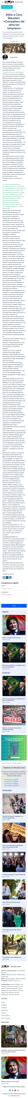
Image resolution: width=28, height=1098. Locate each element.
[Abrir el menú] (2, 2)
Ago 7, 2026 (5, 959)
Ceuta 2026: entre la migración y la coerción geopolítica (12, 817)
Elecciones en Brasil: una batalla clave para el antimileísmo (13, 666)
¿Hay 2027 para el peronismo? (11, 902)
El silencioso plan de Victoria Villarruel (13, 874)
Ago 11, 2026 (5, 876)
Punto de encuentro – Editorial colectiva (11, 763)
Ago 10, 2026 (5, 904)
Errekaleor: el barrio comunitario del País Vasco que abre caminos (13, 1051)
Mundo (7, 673)
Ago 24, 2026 (6, 668)
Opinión (5, 612)
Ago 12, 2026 (5, 849)
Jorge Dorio (14, 57)
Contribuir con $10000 (12, 785)
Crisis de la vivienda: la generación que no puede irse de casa (12, 846)
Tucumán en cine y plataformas (11, 957)
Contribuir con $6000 (12, 783)
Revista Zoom (16, 966)
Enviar (14, 605)
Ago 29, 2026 (6, 639)
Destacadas (7, 790)
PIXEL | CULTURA (7, 7)
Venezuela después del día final (11, 930)
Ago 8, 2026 (5, 931)
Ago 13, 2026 (5, 819)
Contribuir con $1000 (12, 779)
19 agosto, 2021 (14, 41)
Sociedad (14, 11)
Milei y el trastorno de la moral (11, 637)
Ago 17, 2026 (5, 731)
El (3, 673)
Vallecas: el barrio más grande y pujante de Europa (11, 728)
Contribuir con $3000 (12, 781)
